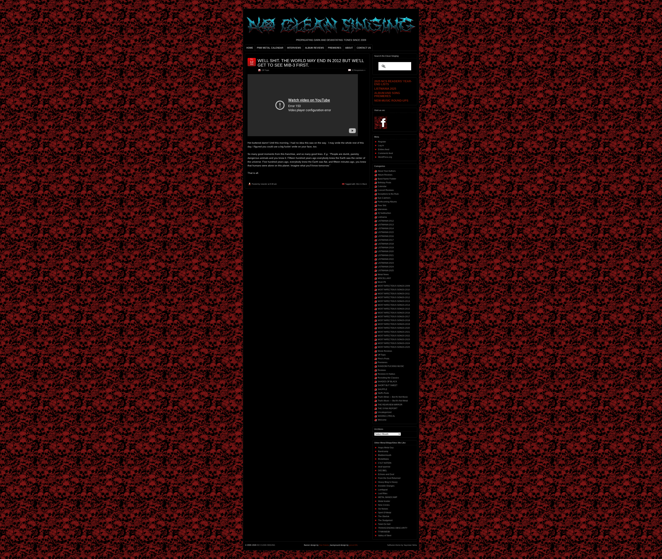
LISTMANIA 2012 (386, 221)
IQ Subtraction (384, 213)
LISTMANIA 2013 (386, 224)
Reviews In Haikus (386, 374)
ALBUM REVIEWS (314, 48)
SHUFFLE (382, 389)
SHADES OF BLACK (387, 381)
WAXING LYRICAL (386, 416)
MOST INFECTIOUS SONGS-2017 (394, 316)
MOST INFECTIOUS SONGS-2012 (394, 297)
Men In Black (361, 184)
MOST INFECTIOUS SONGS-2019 (394, 324)
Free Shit (382, 205)
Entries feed (383, 149)
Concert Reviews (386, 190)
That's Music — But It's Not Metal (393, 401)
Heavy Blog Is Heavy (388, 482)
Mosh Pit (382, 282)
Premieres (382, 362)
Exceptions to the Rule (388, 194)
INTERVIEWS (294, 48)
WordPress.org (385, 157)
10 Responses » (358, 70)
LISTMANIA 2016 (386, 236)
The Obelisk (383, 516)
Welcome (382, 420)
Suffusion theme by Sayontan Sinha (402, 545)
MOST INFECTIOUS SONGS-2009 (394, 286)
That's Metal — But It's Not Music (393, 397)
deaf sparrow (384, 467)
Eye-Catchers (384, 198)
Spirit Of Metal (384, 512)
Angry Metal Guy (386, 447)
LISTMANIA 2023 (386, 263)
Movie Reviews (385, 351)
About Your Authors (387, 171)
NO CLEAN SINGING (266, 545)
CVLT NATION (384, 463)
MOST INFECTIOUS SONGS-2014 (394, 305)
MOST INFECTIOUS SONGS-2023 (394, 339)
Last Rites (382, 493)
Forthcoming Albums (387, 202)
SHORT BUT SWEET (387, 385)
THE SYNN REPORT (387, 408)
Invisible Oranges (386, 486)
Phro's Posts (383, 358)
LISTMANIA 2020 (386, 251)
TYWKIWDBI (384, 532)
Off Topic (265, 70)
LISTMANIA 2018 (386, 244)
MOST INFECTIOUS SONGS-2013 (394, 301)
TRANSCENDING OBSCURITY (392, 528)
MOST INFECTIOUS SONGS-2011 (394, 293)
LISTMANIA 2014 (386, 228)
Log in (381, 145)
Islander (264, 184)
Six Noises (383, 509)
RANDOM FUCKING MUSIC (391, 366)
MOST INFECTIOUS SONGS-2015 (394, 309)
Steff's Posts (383, 393)
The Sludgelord (385, 520)
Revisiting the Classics (388, 378)
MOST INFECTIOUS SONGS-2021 (394, 332)
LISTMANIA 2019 (386, 247)
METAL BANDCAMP (387, 497)
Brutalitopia (383, 459)
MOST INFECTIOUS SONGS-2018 (394, 320)
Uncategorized (385, 412)
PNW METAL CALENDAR (270, 48)
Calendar (382, 186)
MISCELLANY (384, 278)
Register (382, 142)
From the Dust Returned (389, 478)
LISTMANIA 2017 (386, 240)
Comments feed (385, 153)
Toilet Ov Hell (384, 524)
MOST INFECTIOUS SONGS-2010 (394, 289)
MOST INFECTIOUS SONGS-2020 (394, 328)
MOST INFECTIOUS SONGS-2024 (394, 343)
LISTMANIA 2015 (386, 232)
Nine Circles (384, 505)
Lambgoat (383, 489)
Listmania (382, 217)
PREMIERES (334, 48)
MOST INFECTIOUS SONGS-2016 (394, 313)
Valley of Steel (384, 535)
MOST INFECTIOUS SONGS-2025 (394, 347)
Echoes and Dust (386, 474)
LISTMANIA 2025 (386, 270)
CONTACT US (364, 48)
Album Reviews (385, 175)
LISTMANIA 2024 (386, 267)
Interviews (382, 209)
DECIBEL (382, 470)
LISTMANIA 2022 (386, 259)
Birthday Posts (384, 182)
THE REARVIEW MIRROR (390, 404)
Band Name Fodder (387, 179)
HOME (249, 48)
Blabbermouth (384, 455)
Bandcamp (383, 451)
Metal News (383, 274)
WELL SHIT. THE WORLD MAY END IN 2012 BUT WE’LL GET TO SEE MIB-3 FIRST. (311, 62)
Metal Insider (384, 501)
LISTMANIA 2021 (386, 255)
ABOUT (349, 48)
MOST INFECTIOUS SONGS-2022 (394, 336)
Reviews (382, 370)
